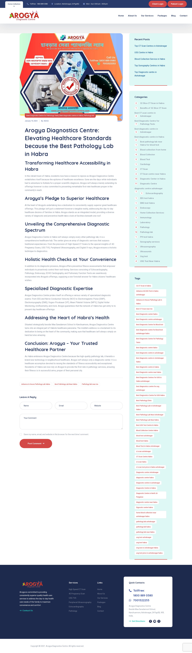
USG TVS (72, 598)
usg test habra (141, 542)
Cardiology (143, 164)
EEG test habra (145, 198)
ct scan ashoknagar (143, 451)
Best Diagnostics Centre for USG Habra (150, 395)
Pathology (142, 227)
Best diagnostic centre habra (146, 348)
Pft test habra (144, 237)
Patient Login (177, 4)
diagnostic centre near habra (146, 502)
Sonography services (148, 242)
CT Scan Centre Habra (144, 457)
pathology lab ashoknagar (145, 522)
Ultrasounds (143, 251)
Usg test (142, 256)
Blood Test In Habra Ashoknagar (147, 446)
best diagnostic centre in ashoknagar (149, 353)
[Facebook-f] (150, 621)
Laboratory (143, 222)
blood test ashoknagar (144, 436)
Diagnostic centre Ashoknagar (147, 472)
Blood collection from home (151, 150)
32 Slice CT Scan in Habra (150, 103)
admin (46, 121)
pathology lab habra (143, 527)
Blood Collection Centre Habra (147, 430)
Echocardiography (152, 193)
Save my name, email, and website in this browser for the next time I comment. (56, 434)
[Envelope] (154, 621)
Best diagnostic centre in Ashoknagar (146, 130)
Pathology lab (89, 115)
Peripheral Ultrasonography (80, 602)
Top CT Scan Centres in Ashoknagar (151, 46)
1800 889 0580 (42, 4)
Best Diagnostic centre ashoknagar (149, 319)
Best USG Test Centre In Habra (147, 425)
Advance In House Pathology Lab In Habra (149, 302)
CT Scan (142, 169)
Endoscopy (143, 208)
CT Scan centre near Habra (151, 174)
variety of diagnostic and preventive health (44, 216)
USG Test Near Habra (148, 261)
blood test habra (142, 441)
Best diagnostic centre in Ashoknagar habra (150, 360)
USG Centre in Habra (144, 52)
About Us (132, 16)
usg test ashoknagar (143, 537)
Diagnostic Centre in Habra (146, 488)
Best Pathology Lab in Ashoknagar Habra (148, 407)
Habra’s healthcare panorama (63, 328)
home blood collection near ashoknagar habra (146, 514)
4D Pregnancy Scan (77, 594)
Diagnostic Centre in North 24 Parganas (147, 495)
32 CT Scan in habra (143, 286)
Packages (162, 16)
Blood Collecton (145, 154)
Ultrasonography (146, 246)
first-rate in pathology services (92, 367)
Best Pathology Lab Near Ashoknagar (149, 415)
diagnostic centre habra (145, 478)
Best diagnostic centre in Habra (71, 115)
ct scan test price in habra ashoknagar (150, 467)
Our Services (147, 16)
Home (121, 16)
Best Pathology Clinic (144, 400)
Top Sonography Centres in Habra (150, 65)
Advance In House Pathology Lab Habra (35, 384)
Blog (173, 16)
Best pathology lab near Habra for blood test (149, 143)
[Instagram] (158, 621)
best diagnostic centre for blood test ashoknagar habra (149, 331)
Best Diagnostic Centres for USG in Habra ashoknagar (149, 379)
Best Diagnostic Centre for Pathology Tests (42, 115)
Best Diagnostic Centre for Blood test (149, 325)
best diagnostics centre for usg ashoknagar (147, 388)
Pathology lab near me (90, 384)
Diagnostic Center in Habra (150, 179)
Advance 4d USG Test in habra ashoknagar (147, 293)
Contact (183, 16)
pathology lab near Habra (145, 532)
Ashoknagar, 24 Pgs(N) (70, 4)
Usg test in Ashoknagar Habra (147, 548)
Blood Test (143, 159)
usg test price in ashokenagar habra (149, 553)
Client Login (157, 4)
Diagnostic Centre (146, 183)
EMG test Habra (145, 203)
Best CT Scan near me (144, 309)
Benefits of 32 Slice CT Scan (151, 108)
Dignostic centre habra (144, 507)
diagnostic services (88, 240)
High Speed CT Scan (77, 589)
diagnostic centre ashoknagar (149, 188)
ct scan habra (141, 462)
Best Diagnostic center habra (146, 314)
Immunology (143, 217)
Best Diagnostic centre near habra (148, 372)
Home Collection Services (150, 213)
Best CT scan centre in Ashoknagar (145, 114)
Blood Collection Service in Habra (150, 59)
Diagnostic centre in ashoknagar (148, 483)
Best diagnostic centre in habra (147, 367)
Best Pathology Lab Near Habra (66, 384)
